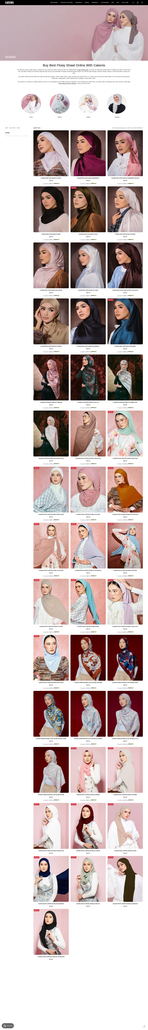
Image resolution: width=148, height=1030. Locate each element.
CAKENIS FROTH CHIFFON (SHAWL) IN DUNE (125, 850)
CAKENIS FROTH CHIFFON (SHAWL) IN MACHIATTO (88, 458)
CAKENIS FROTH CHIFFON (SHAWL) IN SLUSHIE (88, 514)
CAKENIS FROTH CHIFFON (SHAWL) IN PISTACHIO (125, 458)
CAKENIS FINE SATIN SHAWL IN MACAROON (51, 290)
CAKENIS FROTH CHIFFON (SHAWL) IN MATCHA (88, 903)
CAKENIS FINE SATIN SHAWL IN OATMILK (125, 234)
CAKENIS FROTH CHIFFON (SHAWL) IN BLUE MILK (51, 682)
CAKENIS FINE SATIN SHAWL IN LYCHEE (88, 290)
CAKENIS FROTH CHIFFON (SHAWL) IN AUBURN (88, 850)
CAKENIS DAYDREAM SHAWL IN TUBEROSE (51, 402)
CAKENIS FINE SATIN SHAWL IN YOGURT (51, 178)
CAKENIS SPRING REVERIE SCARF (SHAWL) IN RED (125, 682)
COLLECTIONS (12, 127)
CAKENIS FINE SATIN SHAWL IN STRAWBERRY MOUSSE (125, 178)
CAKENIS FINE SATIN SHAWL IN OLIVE (88, 234)
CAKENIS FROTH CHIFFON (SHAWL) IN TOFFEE (51, 626)
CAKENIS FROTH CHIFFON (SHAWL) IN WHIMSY (88, 794)
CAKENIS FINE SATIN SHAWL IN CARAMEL (51, 346)
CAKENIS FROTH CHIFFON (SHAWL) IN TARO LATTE (125, 626)
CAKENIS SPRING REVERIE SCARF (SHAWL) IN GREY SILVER (51, 738)
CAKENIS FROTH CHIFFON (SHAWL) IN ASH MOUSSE (88, 570)
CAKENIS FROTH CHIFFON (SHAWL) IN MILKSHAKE (51, 514)
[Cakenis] (9, 2)
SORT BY (36, 128)
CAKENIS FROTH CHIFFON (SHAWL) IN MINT (88, 626)
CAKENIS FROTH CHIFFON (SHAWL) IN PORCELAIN (51, 850)
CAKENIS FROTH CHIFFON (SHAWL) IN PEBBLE (125, 794)
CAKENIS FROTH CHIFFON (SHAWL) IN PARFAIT (125, 570)
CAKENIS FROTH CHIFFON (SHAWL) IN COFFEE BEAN (51, 956)
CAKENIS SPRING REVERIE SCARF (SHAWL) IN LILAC (125, 738)
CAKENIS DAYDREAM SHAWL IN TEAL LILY (88, 402)
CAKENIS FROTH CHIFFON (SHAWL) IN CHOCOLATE (125, 514)
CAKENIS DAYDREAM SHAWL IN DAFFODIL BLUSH (51, 458)
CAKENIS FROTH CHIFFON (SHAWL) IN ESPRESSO (125, 903)
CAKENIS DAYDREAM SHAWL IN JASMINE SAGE (125, 402)
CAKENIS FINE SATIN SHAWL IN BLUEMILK (125, 346)
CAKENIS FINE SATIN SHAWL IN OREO (51, 234)
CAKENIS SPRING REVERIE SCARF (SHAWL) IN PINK (51, 794)
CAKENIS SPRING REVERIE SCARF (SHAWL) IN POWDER (88, 738)
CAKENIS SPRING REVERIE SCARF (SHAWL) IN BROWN (88, 682)
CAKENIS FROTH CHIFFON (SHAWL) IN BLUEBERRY (51, 903)
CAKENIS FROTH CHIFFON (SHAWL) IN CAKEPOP (51, 570)
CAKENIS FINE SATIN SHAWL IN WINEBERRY (88, 178)
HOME (6, 127)
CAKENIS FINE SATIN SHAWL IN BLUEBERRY (88, 346)
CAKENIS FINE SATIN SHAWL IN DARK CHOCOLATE (125, 290)
